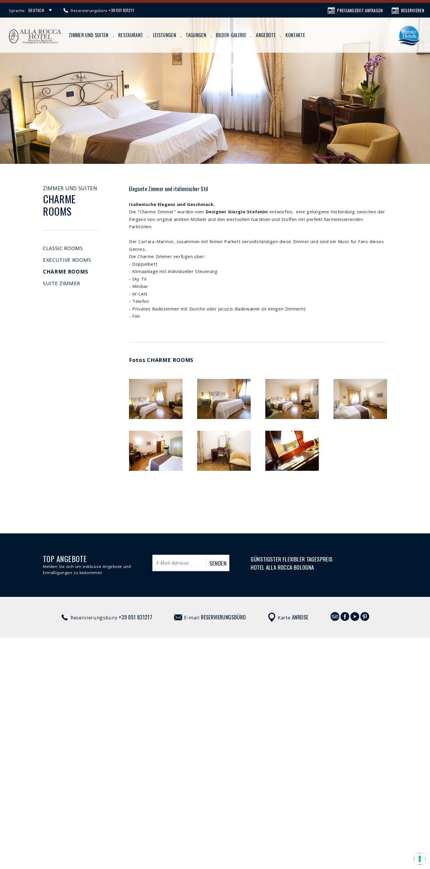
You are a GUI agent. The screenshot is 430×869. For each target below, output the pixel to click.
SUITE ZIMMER (61, 283)
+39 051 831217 (135, 617)
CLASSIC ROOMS (63, 248)
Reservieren (412, 10)
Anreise (300, 617)
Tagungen (196, 35)
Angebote (266, 35)
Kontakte (295, 35)
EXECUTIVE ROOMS (67, 260)
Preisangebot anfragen (360, 10)
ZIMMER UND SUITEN (89, 35)
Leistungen (164, 35)
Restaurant (130, 35)
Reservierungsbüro (223, 617)
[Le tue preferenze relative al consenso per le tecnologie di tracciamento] (419, 858)
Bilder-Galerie (231, 35)
